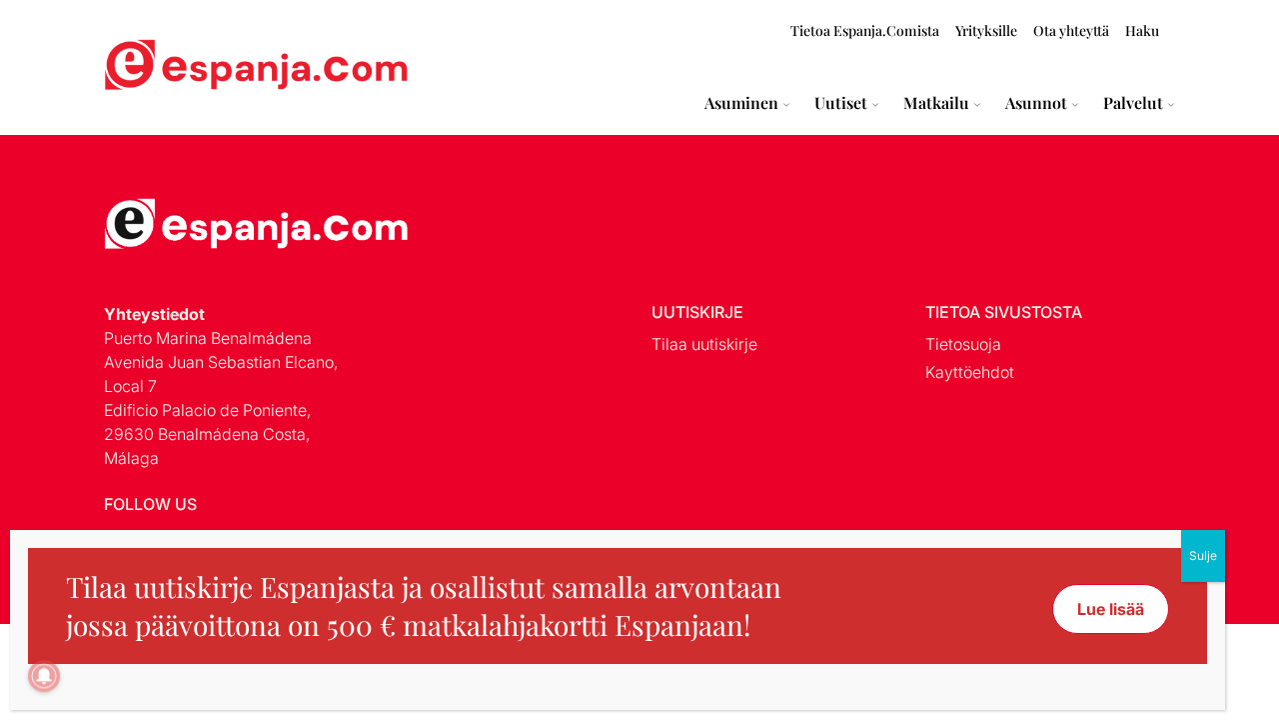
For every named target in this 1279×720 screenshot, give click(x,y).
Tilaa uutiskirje (704, 344)
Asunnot (1036, 103)
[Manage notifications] (44, 676)
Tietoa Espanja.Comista (864, 30)
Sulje (1203, 555)
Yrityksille (986, 30)
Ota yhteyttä (1071, 30)
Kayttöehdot (969, 372)
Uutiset (840, 103)
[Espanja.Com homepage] (152, 67)
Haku (1142, 30)
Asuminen (741, 103)
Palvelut (1133, 103)
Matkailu (936, 103)
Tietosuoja (963, 344)
